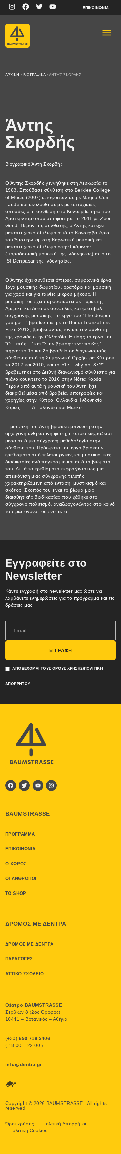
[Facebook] (25, 6)
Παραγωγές (19, 958)
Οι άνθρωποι (20, 878)
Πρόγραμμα (20, 834)
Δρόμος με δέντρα (29, 944)
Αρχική (12, 75)
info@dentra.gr (23, 1064)
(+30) (27, 1038)
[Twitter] (39, 6)
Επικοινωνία (96, 8)
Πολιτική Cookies (28, 1130)
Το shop (15, 893)
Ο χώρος (16, 863)
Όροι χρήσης (19, 1123)
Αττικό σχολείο (24, 973)
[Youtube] (52, 6)
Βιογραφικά (34, 75)
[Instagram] (12, 6)
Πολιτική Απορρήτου (65, 1123)
